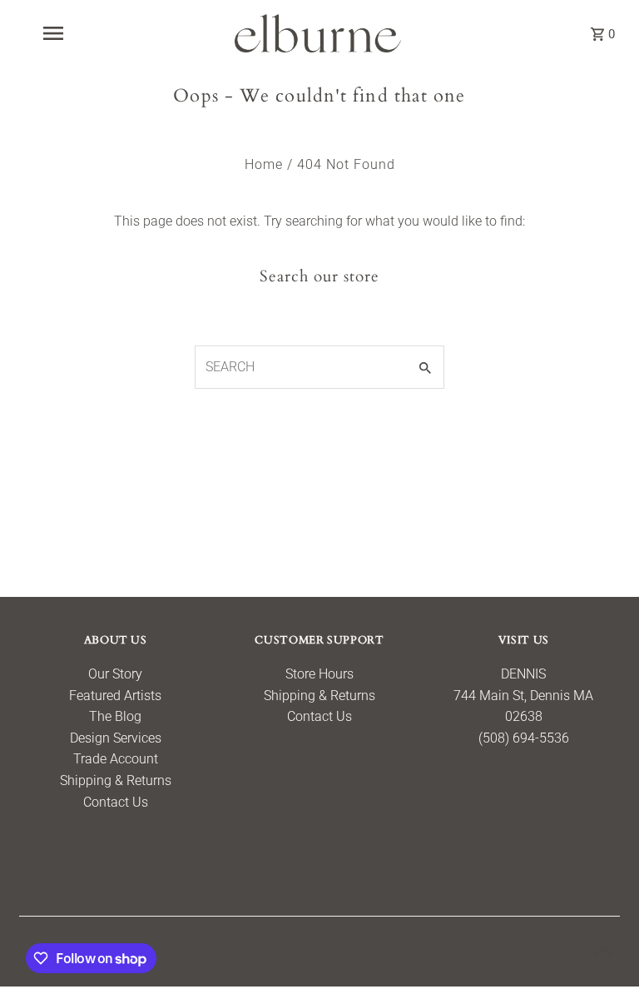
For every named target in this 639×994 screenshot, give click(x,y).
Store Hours (319, 674)
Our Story (115, 674)
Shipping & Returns (115, 780)
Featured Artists (115, 695)
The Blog (115, 716)
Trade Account (115, 759)
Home (264, 164)
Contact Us (115, 802)
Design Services (115, 738)
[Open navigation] (81, 33)
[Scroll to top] (603, 950)
